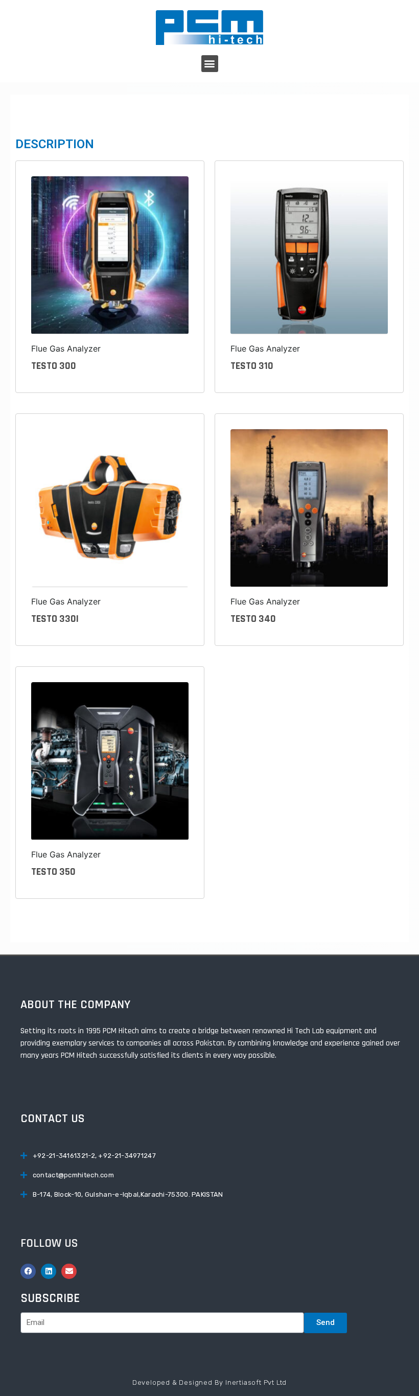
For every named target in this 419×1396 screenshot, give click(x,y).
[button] (209, 63)
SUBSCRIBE (50, 1298)
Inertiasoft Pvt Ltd (256, 1382)
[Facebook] (28, 1271)
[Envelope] (69, 1271)
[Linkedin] (48, 1271)
